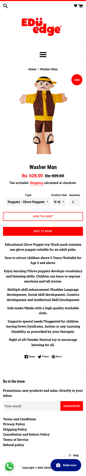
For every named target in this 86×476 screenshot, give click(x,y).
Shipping (36, 183)
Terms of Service (15, 439)
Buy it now (43, 231)
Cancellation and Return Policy (26, 434)
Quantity (74, 195)
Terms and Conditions (19, 419)
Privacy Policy (14, 424)
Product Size (59, 195)
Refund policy (13, 445)
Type (28, 195)
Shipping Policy (15, 429)
